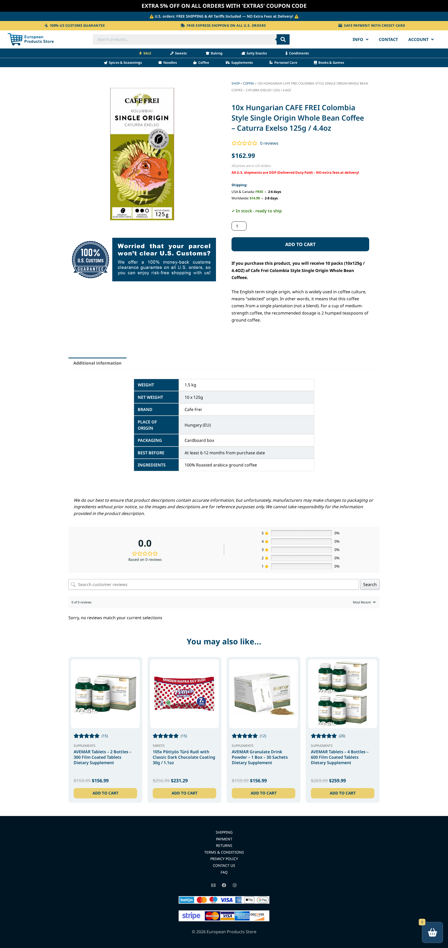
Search (370, 584)
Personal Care (285, 62)
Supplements (241, 62)
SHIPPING (224, 832)
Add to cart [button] (105, 793)
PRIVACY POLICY (224, 858)
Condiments (298, 53)
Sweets (180, 53)
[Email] (213, 885)
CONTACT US (224, 865)
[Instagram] (235, 885)
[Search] (283, 39)
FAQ (224, 872)
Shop (236, 83)
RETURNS (224, 845)
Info (358, 39)
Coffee (203, 62)
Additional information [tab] (97, 363)
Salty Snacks (256, 53)
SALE (146, 53)
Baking (215, 53)
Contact (388, 39)
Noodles (169, 62)
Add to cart (300, 244)
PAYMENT (224, 839)
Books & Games (330, 62)
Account (418, 39)
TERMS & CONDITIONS (224, 852)
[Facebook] (224, 885)
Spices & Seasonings (124, 62)
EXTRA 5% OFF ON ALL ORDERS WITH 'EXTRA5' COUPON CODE (224, 5)
